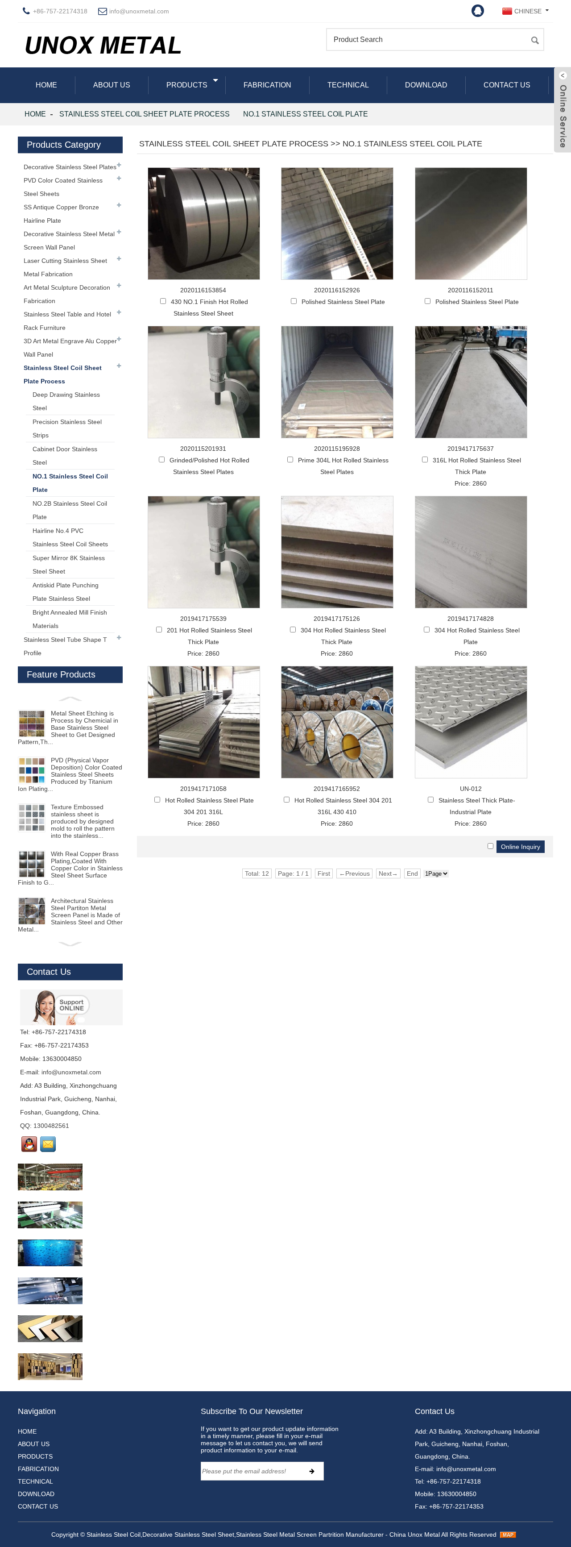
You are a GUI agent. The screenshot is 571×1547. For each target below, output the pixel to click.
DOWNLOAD (426, 85)
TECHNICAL (348, 85)
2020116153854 (203, 290)
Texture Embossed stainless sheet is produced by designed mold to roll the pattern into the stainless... (83, 821)
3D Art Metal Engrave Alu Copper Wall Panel (70, 347)
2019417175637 (470, 448)
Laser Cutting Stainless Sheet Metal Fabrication (65, 267)
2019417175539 (203, 618)
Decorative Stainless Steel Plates (70, 167)
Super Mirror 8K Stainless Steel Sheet (69, 564)
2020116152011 (470, 290)
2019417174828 (470, 618)
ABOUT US (111, 85)
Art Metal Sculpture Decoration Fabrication (67, 294)
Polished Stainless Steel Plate (343, 301)
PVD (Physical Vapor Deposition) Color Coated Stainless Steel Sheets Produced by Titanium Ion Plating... (70, 774)
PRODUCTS (186, 85)
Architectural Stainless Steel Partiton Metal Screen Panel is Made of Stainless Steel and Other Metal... (70, 915)
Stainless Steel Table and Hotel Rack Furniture (67, 321)
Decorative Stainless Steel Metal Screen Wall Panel (69, 240)
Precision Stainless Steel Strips (67, 428)
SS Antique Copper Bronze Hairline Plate (61, 214)
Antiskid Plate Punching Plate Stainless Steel (66, 592)
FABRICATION (267, 85)
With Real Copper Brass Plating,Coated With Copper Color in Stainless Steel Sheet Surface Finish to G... (70, 868)
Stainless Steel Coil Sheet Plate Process (144, 114)
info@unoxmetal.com (139, 11)
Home (35, 114)
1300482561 (51, 1125)
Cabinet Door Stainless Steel (65, 455)
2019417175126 (337, 618)
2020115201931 (203, 448)
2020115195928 (337, 448)
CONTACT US (507, 85)
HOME (46, 85)
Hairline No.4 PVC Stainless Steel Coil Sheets (70, 537)
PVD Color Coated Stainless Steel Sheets (63, 187)
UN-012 (471, 788)
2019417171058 (203, 788)
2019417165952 (337, 788)
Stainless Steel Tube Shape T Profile (65, 646)
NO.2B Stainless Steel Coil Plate (70, 510)
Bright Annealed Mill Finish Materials (70, 619)
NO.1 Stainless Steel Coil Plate (305, 114)
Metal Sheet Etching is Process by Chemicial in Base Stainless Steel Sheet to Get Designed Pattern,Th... (68, 727)
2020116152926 (337, 290)
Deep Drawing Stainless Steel (66, 401)
